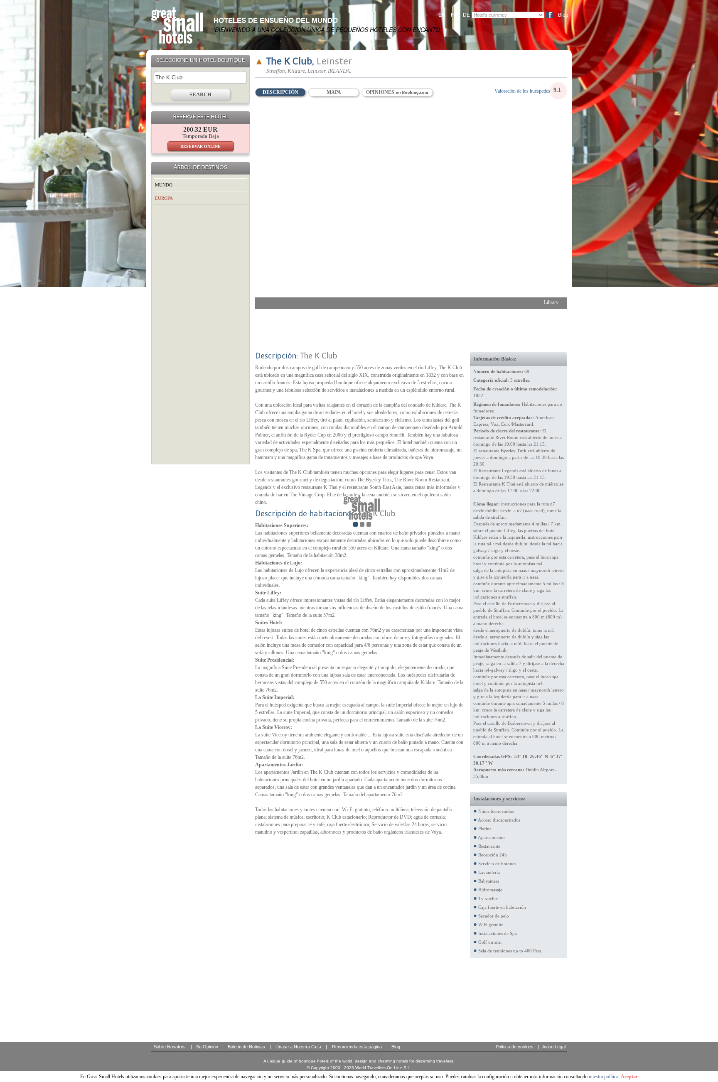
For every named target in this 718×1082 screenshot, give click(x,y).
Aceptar (629, 1077)
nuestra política (603, 1077)
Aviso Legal (554, 1046)
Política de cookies (515, 1046)
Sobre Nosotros (170, 1046)
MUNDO (163, 184)
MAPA (334, 92)
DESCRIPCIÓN (280, 92)
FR (454, 15)
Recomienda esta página (357, 1046)
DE (466, 15)
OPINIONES (381, 92)
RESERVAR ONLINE (200, 146)
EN (441, 15)
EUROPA (164, 198)
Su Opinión (207, 1046)
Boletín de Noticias (246, 1046)
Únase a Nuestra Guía (298, 1046)
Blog (563, 15)
